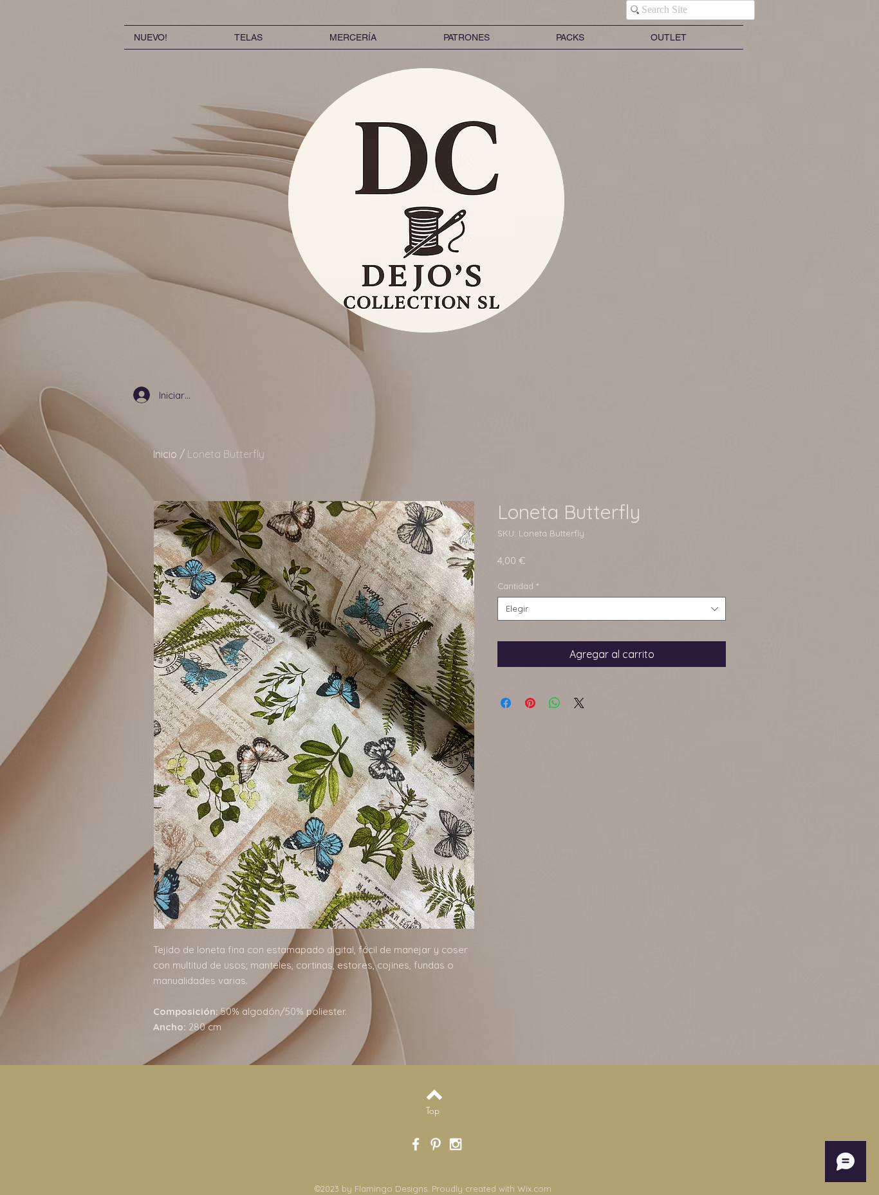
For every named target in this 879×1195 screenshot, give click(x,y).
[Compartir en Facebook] (506, 703)
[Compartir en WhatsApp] (554, 703)
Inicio (165, 454)
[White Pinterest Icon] (435, 1144)
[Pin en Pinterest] (530, 703)
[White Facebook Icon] (415, 1144)
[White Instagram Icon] (455, 1144)
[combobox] (611, 608)
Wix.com (534, 1188)
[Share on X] (579, 703)
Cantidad (518, 586)
